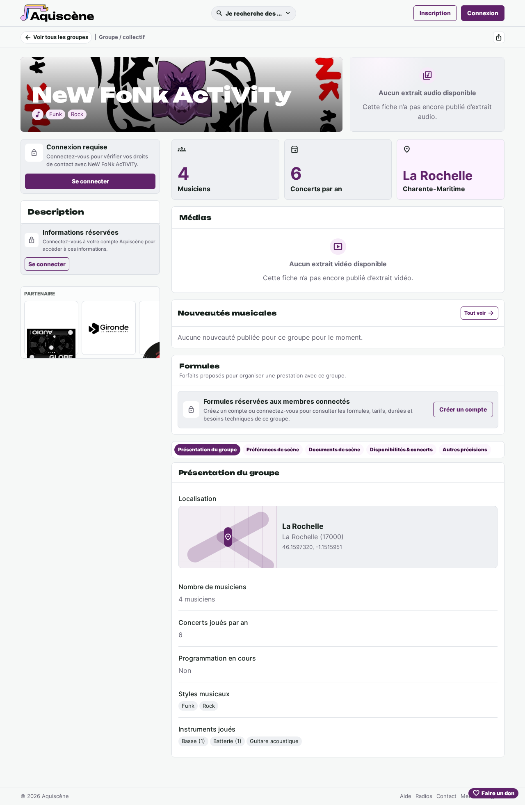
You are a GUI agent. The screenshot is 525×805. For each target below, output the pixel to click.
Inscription (435, 12)
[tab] (207, 449)
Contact (446, 796)
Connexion (482, 12)
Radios (423, 796)
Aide (405, 796)
